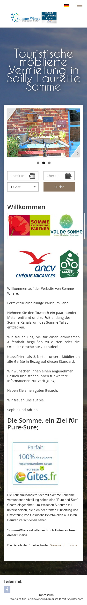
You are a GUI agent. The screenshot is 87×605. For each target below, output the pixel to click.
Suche (59, 187)
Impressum (46, 595)
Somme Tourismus (63, 545)
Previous (11, 114)
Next (75, 151)
